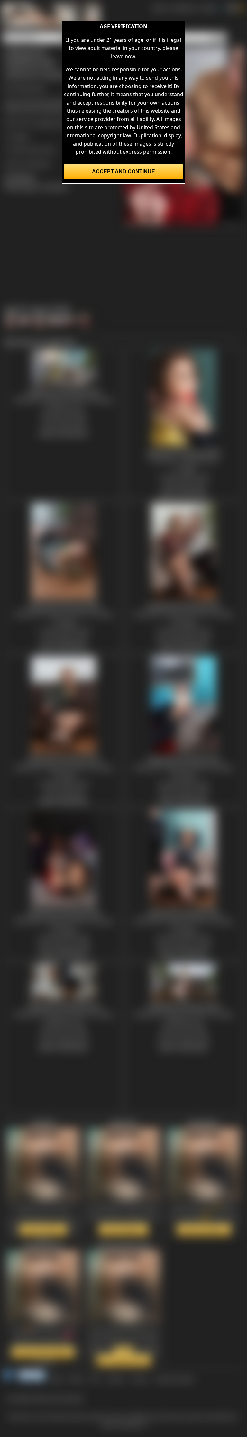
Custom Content (174, 1378)
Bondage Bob (29, 88)
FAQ (95, 1378)
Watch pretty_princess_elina (120, 1356)
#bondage (30, 101)
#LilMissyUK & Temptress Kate (41, 109)
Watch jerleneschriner (43, 1352)
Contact (115, 1378)
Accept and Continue (123, 171)
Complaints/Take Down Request (45, 1398)
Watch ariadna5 (43, 1229)
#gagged (55, 101)
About (76, 1378)
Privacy (139, 1378)
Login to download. (27, 163)
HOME (159, 7)
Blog (57, 1378)
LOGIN (207, 7)
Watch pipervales (123, 1229)
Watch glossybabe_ (203, 1229)
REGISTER (183, 7)
